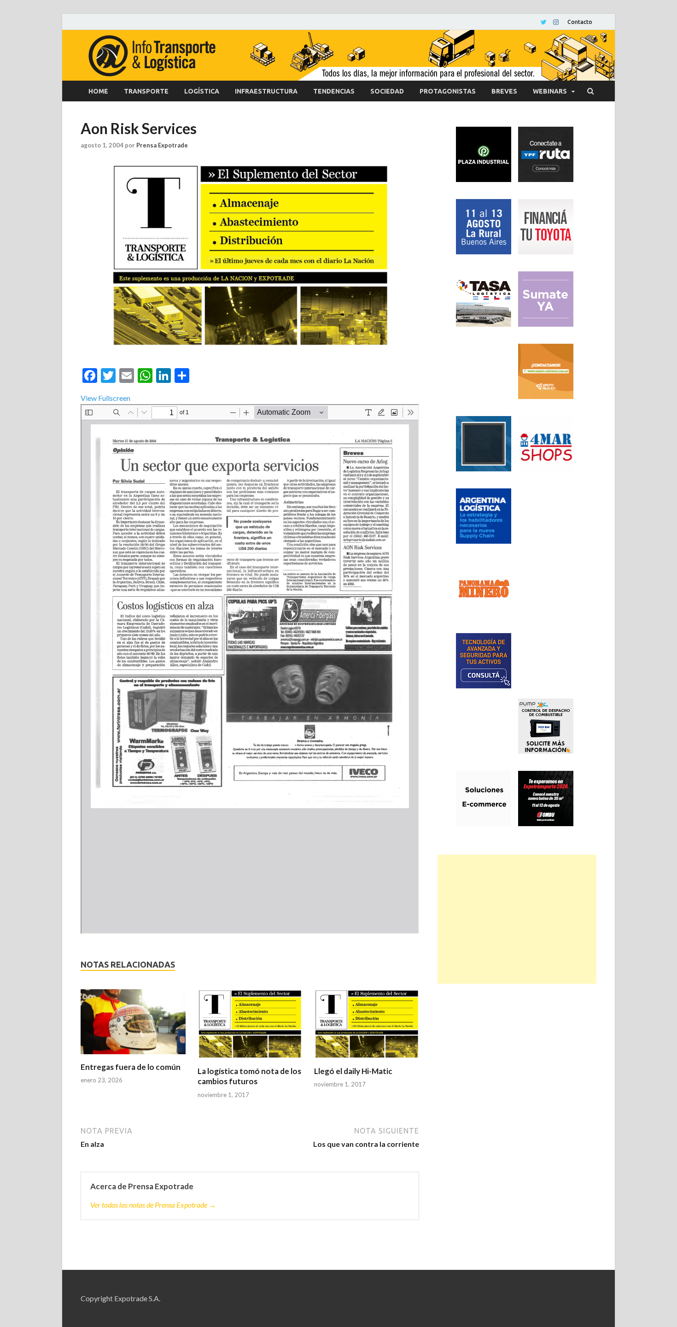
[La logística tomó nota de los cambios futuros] (250, 1027)
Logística (201, 91)
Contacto (579, 22)
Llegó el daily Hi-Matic (353, 1071)
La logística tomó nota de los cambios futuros (249, 1076)
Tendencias (334, 91)
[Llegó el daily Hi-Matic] (366, 1027)
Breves (504, 91)
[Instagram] (556, 22)
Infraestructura (266, 91)
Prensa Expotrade (162, 145)
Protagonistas (448, 91)
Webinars (550, 91)
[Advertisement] (517, 919)
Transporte (146, 91)
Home (98, 91)
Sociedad (387, 91)
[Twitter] (543, 22)
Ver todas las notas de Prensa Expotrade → (153, 1204)
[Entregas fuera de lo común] (133, 1025)
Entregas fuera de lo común (131, 1067)
